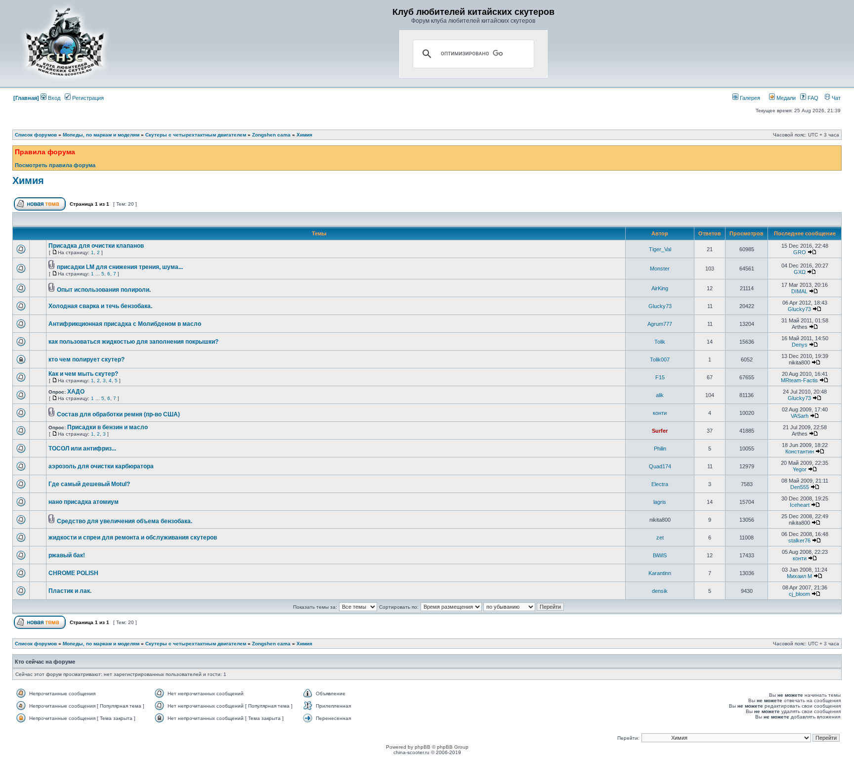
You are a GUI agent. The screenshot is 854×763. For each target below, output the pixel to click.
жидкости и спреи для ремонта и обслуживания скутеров (132, 537)
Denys (800, 345)
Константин (799, 451)
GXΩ (800, 272)
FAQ (812, 98)
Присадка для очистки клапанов (96, 245)
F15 (660, 377)
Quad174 (660, 466)
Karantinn (659, 573)
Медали (785, 98)
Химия (304, 134)
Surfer (660, 431)
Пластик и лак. (69, 590)
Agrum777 (659, 324)
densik (660, 591)
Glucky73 (660, 306)
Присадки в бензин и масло (107, 427)
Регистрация (87, 98)
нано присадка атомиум (83, 501)
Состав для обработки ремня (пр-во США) (118, 414)
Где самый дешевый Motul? (89, 484)
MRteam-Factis (799, 380)
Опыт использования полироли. (104, 289)
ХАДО (76, 391)
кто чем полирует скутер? (86, 359)
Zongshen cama (271, 134)
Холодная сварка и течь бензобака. (100, 306)
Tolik (659, 342)
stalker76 (799, 540)
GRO (799, 252)
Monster (660, 268)
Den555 (799, 487)
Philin (660, 448)
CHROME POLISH (73, 573)
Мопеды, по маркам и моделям (101, 134)
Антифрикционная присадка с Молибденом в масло (124, 323)
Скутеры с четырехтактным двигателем (195, 134)
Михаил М (799, 576)
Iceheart (800, 505)
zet (660, 537)
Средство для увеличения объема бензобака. (124, 521)
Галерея (749, 98)
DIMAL (799, 291)
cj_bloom (799, 594)
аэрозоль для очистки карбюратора (101, 466)
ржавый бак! (66, 555)
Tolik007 (660, 359)
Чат (835, 98)
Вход (53, 98)
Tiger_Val (660, 249)
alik (660, 395)
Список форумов (36, 134)
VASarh (800, 416)
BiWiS (660, 555)
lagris (659, 502)
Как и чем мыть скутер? (83, 373)
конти (660, 413)
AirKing (659, 288)
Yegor (800, 469)
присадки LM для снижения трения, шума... (120, 267)
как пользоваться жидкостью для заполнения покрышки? (133, 341)
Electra (659, 484)
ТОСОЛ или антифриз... (82, 448)
